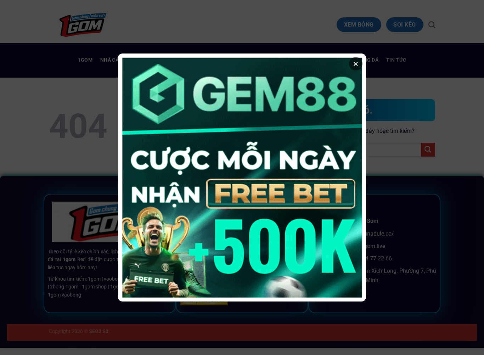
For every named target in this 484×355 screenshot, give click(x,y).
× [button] (355, 63)
